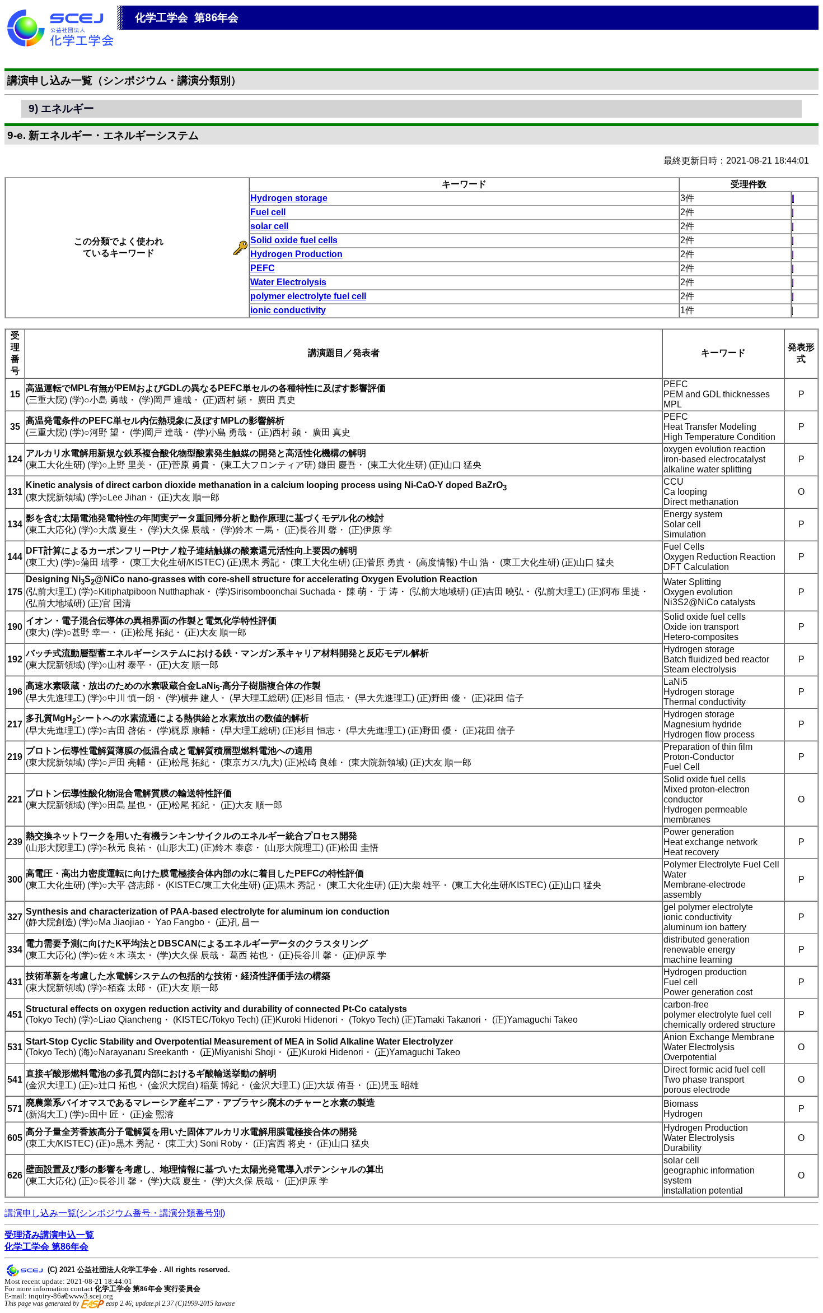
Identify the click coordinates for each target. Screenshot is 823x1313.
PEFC (262, 268)
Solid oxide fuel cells (294, 240)
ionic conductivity (288, 310)
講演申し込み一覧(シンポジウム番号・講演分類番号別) (114, 1213)
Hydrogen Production (296, 254)
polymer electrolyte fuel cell (308, 296)
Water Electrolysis (288, 282)
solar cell (269, 226)
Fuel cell (268, 212)
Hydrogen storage (289, 198)
